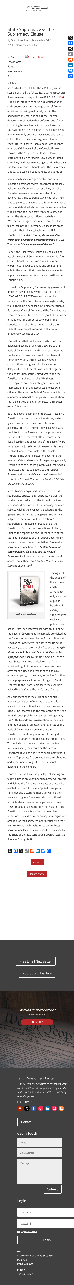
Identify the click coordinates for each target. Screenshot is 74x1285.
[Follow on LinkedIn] (47, 1108)
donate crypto (37, 874)
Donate (26, 1122)
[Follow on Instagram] (54, 1108)
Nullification (32, 45)
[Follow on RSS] (61, 1108)
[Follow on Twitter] (27, 1108)
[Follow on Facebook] (33, 1108)
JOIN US (37, 1022)
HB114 (59, 97)
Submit (52, 1189)
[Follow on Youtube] (20, 1108)
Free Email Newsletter (36, 961)
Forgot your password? (27, 1231)
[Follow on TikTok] (40, 1108)
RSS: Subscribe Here (37, 973)
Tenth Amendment (20, 40)
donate (37, 862)
